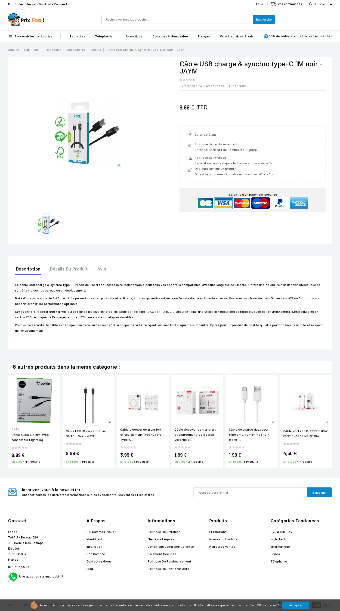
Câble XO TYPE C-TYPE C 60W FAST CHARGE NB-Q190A (305, 433)
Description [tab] (28, 268)
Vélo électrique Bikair (236, 36)
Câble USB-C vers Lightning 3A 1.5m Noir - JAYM (86, 433)
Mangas (204, 36)
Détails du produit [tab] (69, 268)
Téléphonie (103, 36)
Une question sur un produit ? (41, 576)
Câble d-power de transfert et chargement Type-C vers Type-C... (141, 434)
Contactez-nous (99, 561)
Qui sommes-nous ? (102, 532)
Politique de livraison (164, 532)
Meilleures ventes (222, 546)
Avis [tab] (101, 268)
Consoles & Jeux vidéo (170, 36)
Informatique (133, 36)
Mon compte (96, 554)
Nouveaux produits (223, 539)
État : (233, 86)
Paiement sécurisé (162, 554)
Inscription (94, 546)
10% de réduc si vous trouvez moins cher (300, 36)
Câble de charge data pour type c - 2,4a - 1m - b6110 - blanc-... (249, 434)
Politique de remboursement (169, 561)
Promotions (218, 532)
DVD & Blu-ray (281, 532)
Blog (90, 569)
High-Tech (278, 539)
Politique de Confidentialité (168, 569)
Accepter (296, 605)
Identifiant (94, 539)
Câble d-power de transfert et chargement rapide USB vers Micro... (195, 434)
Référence (187, 86)
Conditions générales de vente (171, 546)
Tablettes (77, 36)
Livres (275, 554)
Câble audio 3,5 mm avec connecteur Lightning (30, 437)
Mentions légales (161, 539)
